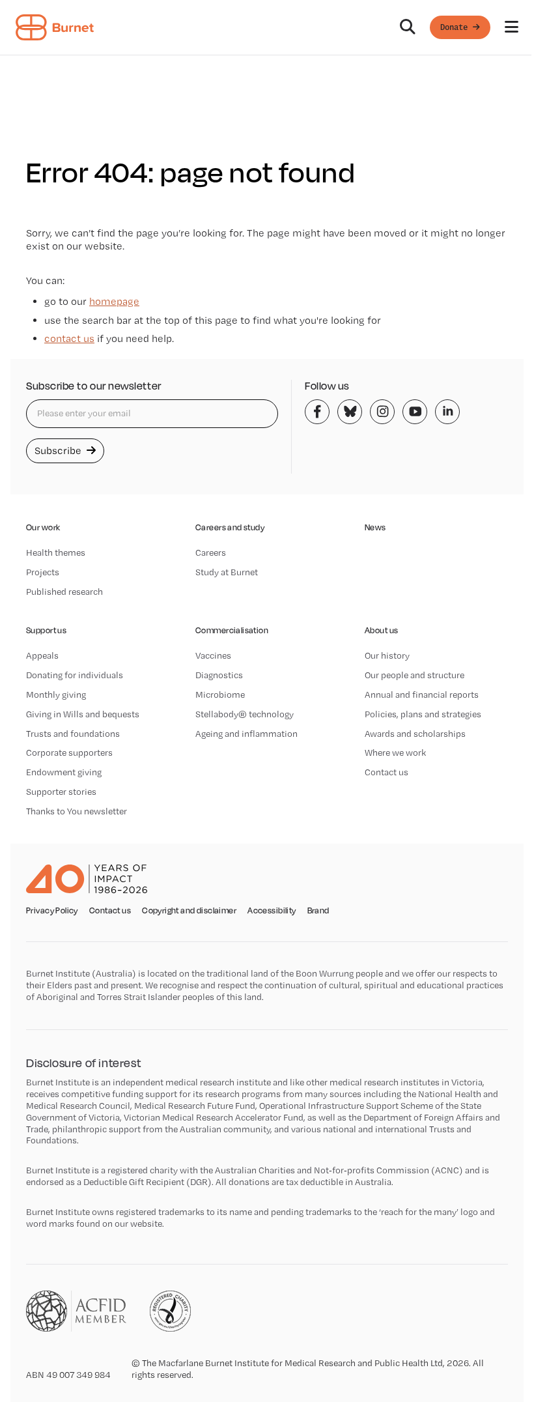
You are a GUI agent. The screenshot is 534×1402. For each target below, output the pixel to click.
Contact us (386, 772)
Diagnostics (219, 675)
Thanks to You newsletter (76, 811)
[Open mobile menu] (511, 27)
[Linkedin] (447, 411)
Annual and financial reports (422, 694)
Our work (43, 527)
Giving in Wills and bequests (82, 714)
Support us (46, 630)
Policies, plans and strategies (423, 714)
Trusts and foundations (73, 733)
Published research (64, 591)
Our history (387, 655)
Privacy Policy (52, 910)
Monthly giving (56, 694)
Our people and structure (414, 675)
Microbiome (220, 694)
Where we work (395, 752)
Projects (42, 572)
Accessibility (271, 910)
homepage (114, 301)
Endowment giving (64, 772)
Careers (210, 552)
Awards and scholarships (415, 733)
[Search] (407, 27)
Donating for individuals (74, 675)
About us (381, 630)
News (375, 527)
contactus (69, 338)
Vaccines (213, 655)
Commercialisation (231, 630)
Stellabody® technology (244, 714)
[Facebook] (317, 411)
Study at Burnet (226, 572)
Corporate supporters (69, 752)
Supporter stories (61, 791)
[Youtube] (414, 411)
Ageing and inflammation (246, 733)
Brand (318, 910)
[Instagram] (382, 411)
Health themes (55, 552)
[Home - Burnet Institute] (55, 27)
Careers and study (229, 527)
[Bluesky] (349, 411)
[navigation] (267, 27)
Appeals (42, 655)
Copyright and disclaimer (189, 910)
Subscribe (59, 450)
